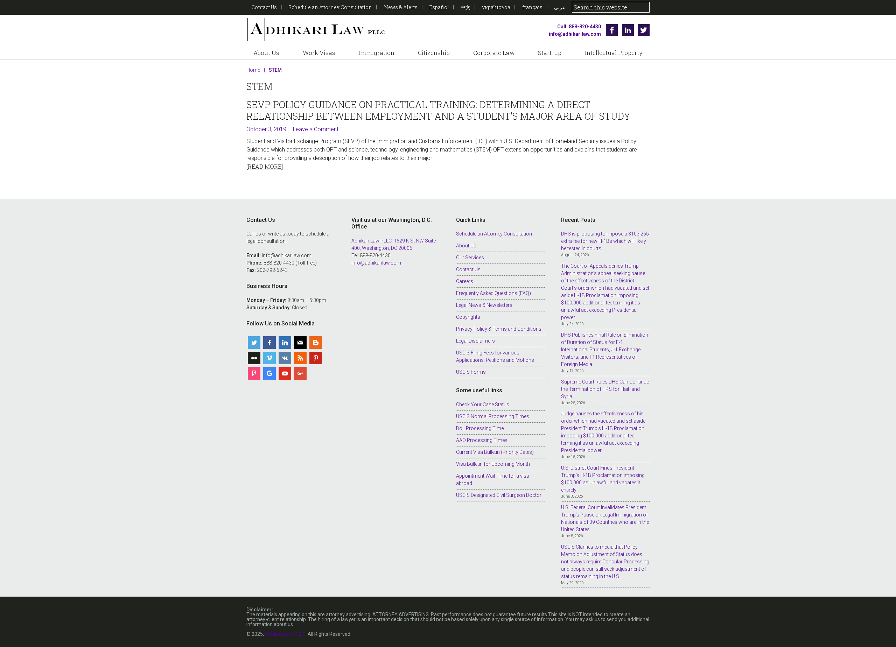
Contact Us (264, 7)
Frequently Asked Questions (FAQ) (493, 293)
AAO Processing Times (481, 440)
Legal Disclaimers (475, 341)
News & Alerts (401, 7)
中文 (465, 7)
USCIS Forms (471, 372)
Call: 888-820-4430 (579, 26)
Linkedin (628, 30)
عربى (559, 7)
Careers (464, 281)
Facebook (612, 30)
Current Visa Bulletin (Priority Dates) (495, 452)
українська (496, 7)
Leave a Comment (315, 129)
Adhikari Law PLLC (316, 30)
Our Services (470, 257)
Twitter (644, 30)
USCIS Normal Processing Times (492, 416)
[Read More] (264, 166)
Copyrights (468, 317)
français (532, 7)
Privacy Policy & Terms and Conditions (498, 329)
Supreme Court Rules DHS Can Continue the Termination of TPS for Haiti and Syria (605, 389)
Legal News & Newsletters (484, 305)
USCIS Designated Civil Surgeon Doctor (498, 495)
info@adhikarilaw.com (575, 34)
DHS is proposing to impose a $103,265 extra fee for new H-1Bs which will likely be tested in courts (605, 241)
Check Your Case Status (482, 404)
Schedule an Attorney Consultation (330, 7)
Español (439, 7)
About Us (466, 245)
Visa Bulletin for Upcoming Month (493, 464)
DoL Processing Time (480, 428)
